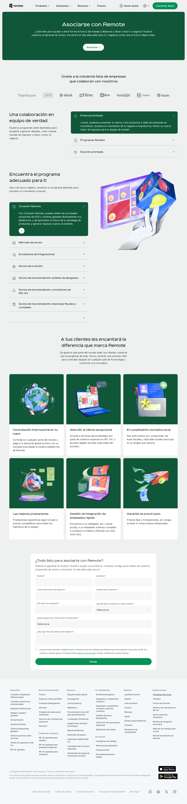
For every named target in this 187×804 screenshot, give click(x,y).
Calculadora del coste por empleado (78, 747)
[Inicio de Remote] (16, 6)
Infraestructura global (105, 694)
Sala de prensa (130, 703)
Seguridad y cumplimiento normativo (107, 700)
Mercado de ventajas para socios (164, 730)
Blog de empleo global (77, 694)
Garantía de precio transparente (104, 716)
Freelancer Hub (102, 750)
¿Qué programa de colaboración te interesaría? (57, 618)
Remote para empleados (106, 745)
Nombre (40, 576)
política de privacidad (86, 653)
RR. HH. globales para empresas (48, 753)
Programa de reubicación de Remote (50, 713)
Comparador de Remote (77, 719)
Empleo (127, 699)
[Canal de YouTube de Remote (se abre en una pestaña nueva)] (150, 792)
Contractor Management (49, 703)
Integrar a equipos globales (18, 714)
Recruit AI (43, 726)
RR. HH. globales (18, 750)
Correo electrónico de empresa (50, 590)
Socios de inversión (161, 703)
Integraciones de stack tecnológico (77, 724)
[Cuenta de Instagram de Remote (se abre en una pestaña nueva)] (175, 792)
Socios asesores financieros (160, 716)
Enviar (93, 661)
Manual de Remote (75, 730)
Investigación (73, 699)
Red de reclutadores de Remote (163, 737)
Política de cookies (63, 792)
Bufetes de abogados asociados (162, 723)
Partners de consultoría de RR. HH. (164, 709)
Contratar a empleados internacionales (20, 695)
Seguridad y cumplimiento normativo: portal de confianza (107, 708)
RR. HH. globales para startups (48, 739)
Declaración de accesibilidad (130, 730)
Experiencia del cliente (106, 729)
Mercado (128, 712)
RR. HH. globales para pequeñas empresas (48, 746)
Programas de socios (162, 694)
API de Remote (17, 720)
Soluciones (62, 5)
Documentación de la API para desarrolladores (78, 713)
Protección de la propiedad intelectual (108, 723)
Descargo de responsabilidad (112, 792)
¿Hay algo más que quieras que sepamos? (55, 632)
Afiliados (157, 699)
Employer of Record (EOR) (50, 699)
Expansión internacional (21, 708)
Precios (101, 5)
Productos (41, 5)
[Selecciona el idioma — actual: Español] (146, 6)
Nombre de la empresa (106, 590)
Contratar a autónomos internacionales (20, 702)
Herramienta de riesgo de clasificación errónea (78, 754)
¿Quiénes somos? (132, 694)
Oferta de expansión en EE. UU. (22, 744)
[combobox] (123, 610)
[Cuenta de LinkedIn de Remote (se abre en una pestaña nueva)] (158, 792)
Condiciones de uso (85, 792)
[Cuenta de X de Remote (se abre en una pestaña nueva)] (166, 792)
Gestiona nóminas (18, 724)
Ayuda (127, 716)
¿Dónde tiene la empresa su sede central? (114, 604)
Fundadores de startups (106, 741)
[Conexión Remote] (22, 231)
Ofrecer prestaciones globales (20, 730)
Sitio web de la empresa (47, 603)
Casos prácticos (74, 703)
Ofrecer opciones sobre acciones (21, 737)
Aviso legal (134, 792)
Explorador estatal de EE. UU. (78, 740)
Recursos (83, 5)
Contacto (128, 725)
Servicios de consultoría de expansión (51, 720)
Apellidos (100, 576)
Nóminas (43, 708)
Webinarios (72, 708)
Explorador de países (76, 735)
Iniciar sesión (131, 5)
